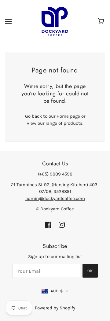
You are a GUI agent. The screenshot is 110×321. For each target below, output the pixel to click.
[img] (48, 224)
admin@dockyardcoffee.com (55, 198)
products (73, 123)
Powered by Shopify (55, 308)
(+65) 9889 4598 (55, 174)
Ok (90, 270)
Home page (68, 116)
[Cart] (102, 21)
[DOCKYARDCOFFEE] (55, 21)
